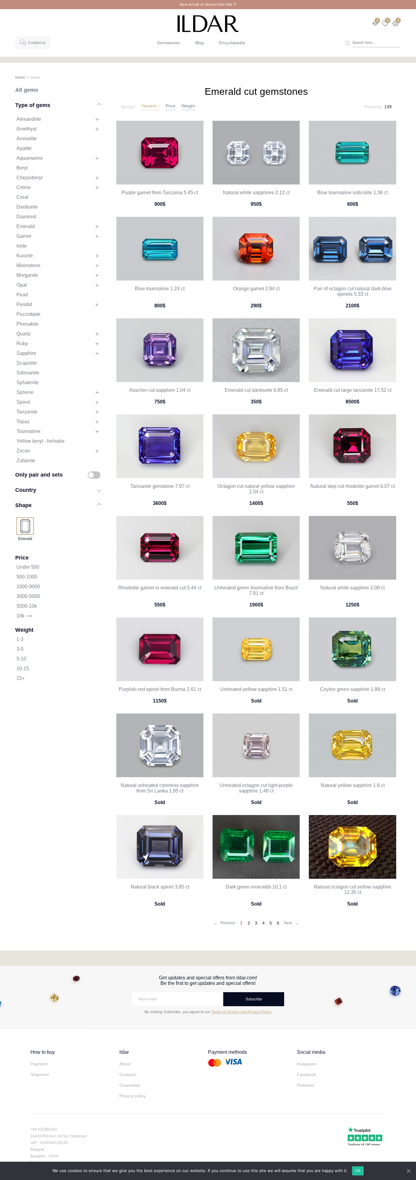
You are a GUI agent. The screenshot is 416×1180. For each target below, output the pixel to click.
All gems (26, 90)
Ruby (22, 343)
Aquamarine (29, 158)
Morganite (27, 275)
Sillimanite (27, 372)
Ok (358, 1170)
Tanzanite (26, 411)
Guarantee (129, 1085)
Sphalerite (27, 382)
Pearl (22, 294)
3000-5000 (28, 596)
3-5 (19, 649)
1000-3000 (28, 586)
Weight (188, 105)
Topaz (23, 421)
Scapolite (26, 363)
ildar (124, 1052)
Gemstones (168, 42)
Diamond (26, 216)
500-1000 (26, 576)
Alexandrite (28, 119)
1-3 (19, 639)
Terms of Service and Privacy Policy (241, 1012)
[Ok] (408, 1171)
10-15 (22, 668)
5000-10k (26, 606)
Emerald (25, 226)
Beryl (22, 167)
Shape (23, 505)
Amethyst (26, 128)
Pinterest (305, 1085)
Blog (199, 42)
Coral (22, 197)
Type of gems (32, 105)
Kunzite (24, 255)
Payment (39, 1063)
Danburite (27, 206)
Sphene (24, 392)
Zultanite (25, 460)
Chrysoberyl (29, 177)
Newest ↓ (151, 105)
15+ (20, 678)
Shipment (39, 1074)
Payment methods (227, 1052)
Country (25, 490)
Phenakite (27, 324)
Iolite (21, 246)
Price (170, 105)
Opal (21, 285)
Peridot (24, 304)
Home (20, 77)
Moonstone (28, 265)
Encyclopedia (232, 42)
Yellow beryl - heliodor (40, 441)
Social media (311, 1052)
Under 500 (27, 567)
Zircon (23, 450)
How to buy (42, 1052)
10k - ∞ (24, 615)
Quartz (23, 333)
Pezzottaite (28, 314)
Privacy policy (132, 1095)
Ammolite (26, 138)
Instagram (306, 1063)
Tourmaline (28, 431)
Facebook (306, 1074)
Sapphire (26, 353)
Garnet (23, 236)
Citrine (23, 187)
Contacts (127, 1074)
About (125, 1063)
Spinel (23, 402)
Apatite (24, 148)
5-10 (21, 658)
